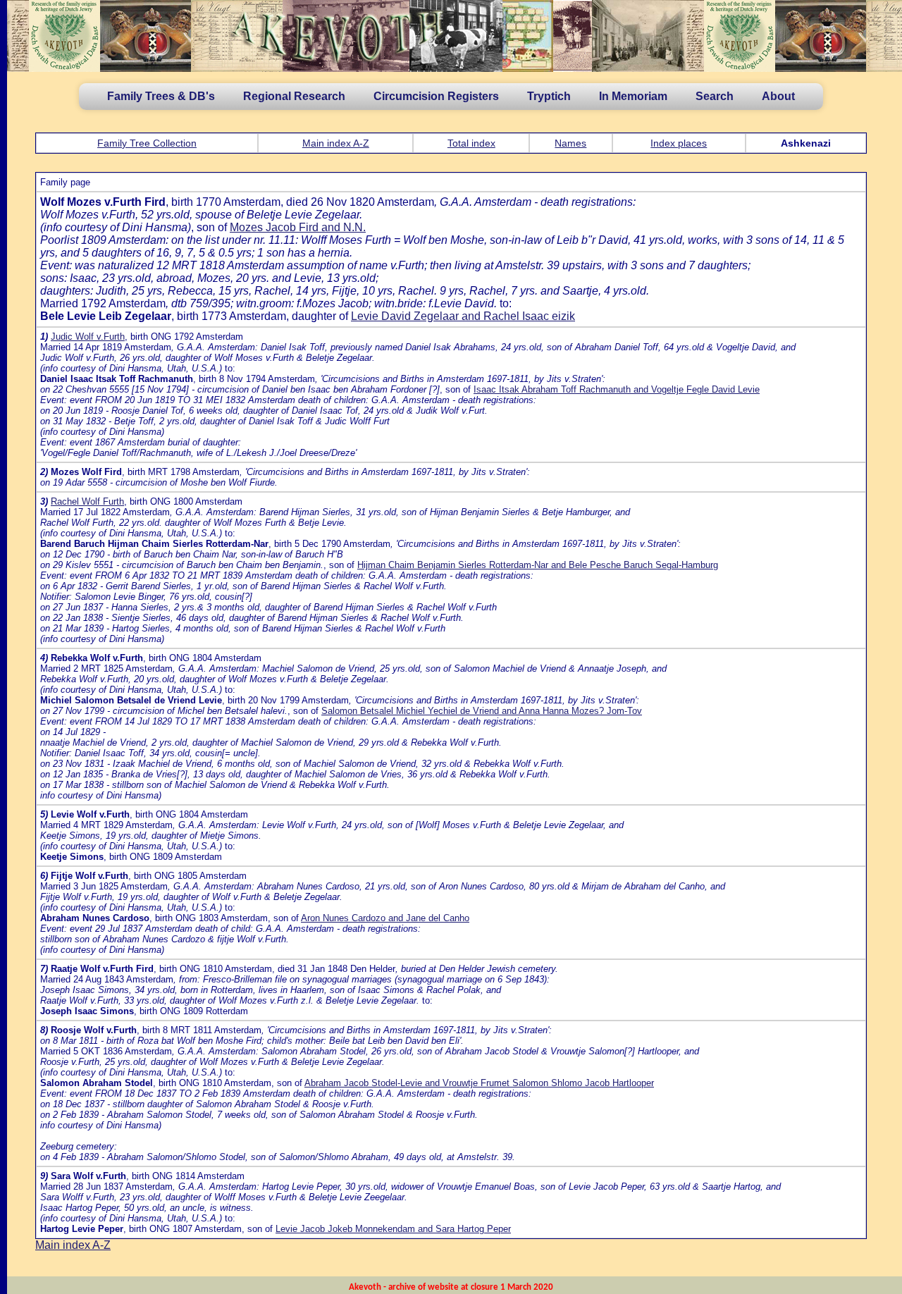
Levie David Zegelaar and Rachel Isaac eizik (463, 316)
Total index (471, 143)
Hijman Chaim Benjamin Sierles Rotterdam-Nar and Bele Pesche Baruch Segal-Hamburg (537, 565)
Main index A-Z (335, 143)
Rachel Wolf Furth (87, 501)
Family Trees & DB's (161, 96)
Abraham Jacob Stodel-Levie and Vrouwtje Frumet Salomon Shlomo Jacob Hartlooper (479, 1083)
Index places (678, 143)
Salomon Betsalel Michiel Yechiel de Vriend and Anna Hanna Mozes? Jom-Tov (481, 710)
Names (570, 143)
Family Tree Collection (147, 143)
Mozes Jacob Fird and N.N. (298, 227)
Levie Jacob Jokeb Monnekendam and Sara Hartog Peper (393, 1229)
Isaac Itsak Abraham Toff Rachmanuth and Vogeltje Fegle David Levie (617, 389)
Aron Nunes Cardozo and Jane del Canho (385, 918)
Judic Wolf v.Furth (88, 336)
